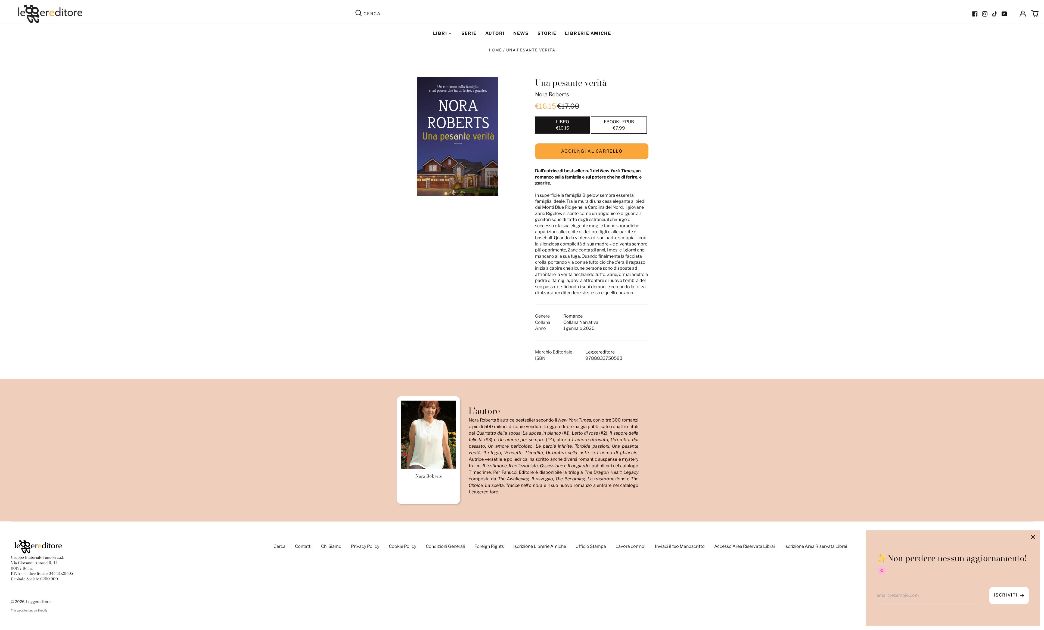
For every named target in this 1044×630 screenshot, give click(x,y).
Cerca (279, 546)
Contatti (303, 546)
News (521, 33)
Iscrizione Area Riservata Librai (815, 546)
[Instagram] (984, 14)
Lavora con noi (630, 546)
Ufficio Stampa (591, 546)
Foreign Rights (489, 546)
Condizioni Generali (445, 546)
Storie (547, 33)
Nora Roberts (552, 94)
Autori (495, 33)
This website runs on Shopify (29, 610)
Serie (469, 33)
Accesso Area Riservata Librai (744, 546)
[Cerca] (358, 14)
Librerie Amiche (588, 33)
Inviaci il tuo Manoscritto (680, 546)
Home (495, 50)
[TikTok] (994, 14)
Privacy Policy (365, 546)
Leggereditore (38, 601)
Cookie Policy (402, 546)
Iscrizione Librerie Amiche (539, 546)
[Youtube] (1004, 14)
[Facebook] (975, 14)
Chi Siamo (331, 546)
